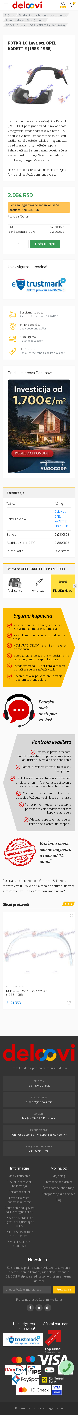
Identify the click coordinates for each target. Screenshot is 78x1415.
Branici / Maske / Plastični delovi (25, 20)
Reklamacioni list (19, 1192)
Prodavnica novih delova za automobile (42, 15)
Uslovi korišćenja (19, 1176)
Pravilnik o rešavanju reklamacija (19, 1184)
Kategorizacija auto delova (58, 1194)
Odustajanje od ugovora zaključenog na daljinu (20, 1209)
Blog (58, 1199)
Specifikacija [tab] (15, 492)
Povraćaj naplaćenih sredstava (19, 1243)
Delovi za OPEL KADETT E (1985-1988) (62, 518)
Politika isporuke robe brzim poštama (19, 1233)
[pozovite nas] (66, 1367)
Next (75, 586)
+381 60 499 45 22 (39, 1085)
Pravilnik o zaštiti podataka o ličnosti (19, 1199)
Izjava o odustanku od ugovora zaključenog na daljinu (19, 1221)
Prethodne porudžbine (59, 1182)
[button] (68, 1002)
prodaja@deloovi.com (39, 1102)
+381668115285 (39, 1151)
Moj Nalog (58, 1176)
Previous (3, 586)
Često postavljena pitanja (59, 1188)
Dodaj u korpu (45, 243)
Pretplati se (64, 1289)
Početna (9, 15)
